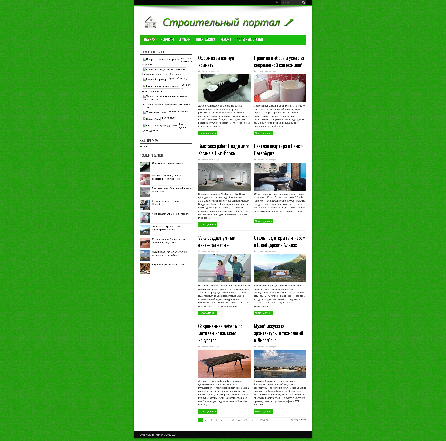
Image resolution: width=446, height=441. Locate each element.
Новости (167, 39)
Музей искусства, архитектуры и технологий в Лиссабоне (278, 333)
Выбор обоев (169, 117)
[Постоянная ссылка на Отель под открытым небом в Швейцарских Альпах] (280, 281)
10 (232, 420)
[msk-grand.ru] (218, 26)
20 (239, 420)
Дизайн (185, 39)
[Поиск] (303, 2)
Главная (148, 39)
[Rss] (277, 3)
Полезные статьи (250, 39)
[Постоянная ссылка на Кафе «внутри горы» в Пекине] (145, 272)
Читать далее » (207, 133)
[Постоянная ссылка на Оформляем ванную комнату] (224, 101)
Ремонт (225, 39)
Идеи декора (205, 39)
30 (245, 420)
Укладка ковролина (179, 111)
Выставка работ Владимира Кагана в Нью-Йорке (224, 149)
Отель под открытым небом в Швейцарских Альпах (279, 241)
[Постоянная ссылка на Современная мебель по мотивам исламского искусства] (224, 377)
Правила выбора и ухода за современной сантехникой (279, 61)
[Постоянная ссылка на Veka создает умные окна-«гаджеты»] (224, 281)
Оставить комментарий (211, 71)
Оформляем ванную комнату (167, 163)
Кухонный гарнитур (179, 78)
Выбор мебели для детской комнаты (161, 74)
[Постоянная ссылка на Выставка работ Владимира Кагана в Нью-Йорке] (224, 189)
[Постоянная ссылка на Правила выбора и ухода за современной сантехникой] (280, 101)
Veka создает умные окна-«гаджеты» (216, 241)
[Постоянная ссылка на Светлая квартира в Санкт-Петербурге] (280, 189)
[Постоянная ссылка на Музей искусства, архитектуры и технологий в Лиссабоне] (280, 377)
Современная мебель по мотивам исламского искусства (220, 333)
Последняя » (263, 420)
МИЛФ (143, 146)
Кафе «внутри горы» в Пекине (168, 264)
